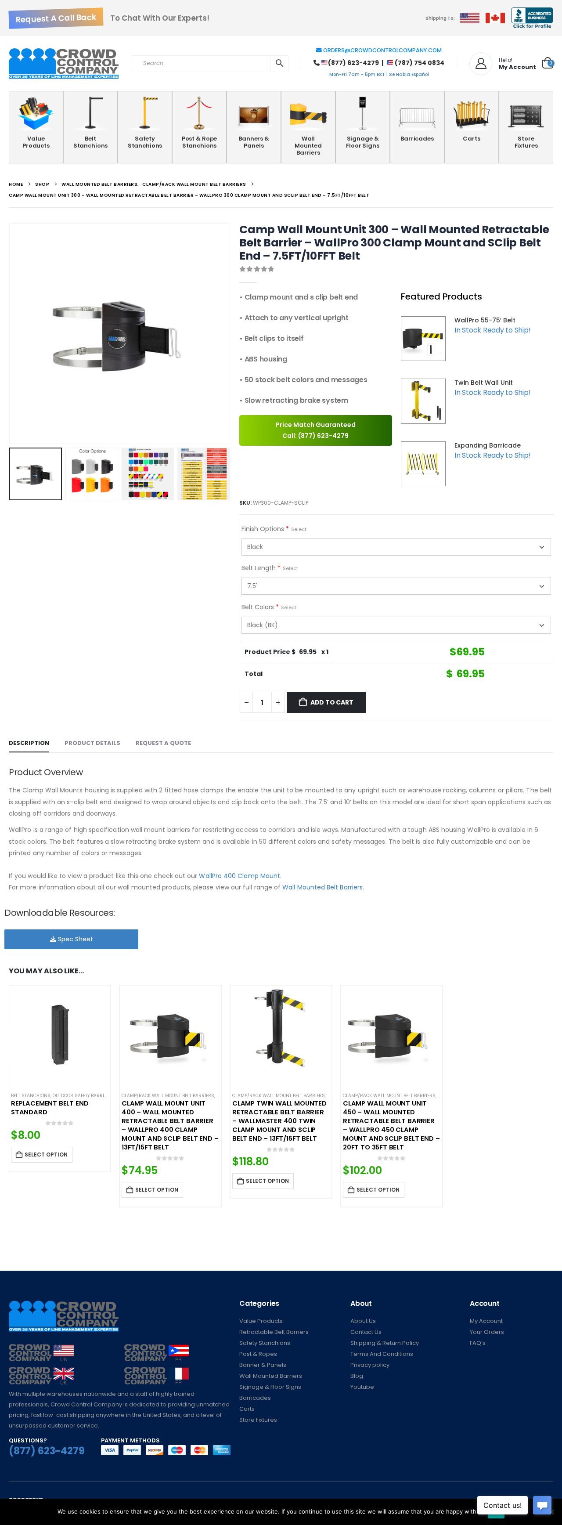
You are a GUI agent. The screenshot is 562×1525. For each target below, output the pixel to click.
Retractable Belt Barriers (274, 1332)
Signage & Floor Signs (362, 142)
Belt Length (269, 568)
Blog (356, 1376)
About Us (363, 1321)
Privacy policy (369, 1365)
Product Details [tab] (92, 743)
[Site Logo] (64, 63)
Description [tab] (29, 743)
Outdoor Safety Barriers (82, 1095)
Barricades (417, 138)
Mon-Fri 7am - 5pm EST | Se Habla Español (379, 74)
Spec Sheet (74, 939)
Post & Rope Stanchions (199, 142)
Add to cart (331, 702)
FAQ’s (478, 1343)
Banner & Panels (262, 1365)
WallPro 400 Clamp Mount (239, 875)
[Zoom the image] (41, 1349)
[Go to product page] (59, 1036)
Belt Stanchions (90, 142)
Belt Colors (268, 607)
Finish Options (273, 528)
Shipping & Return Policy (384, 1343)
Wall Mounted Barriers (308, 145)
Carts (471, 138)
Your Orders (487, 1332)
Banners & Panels (253, 142)
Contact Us (366, 1332)
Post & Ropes (258, 1354)
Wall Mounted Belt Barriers (322, 887)
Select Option (46, 1154)
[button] (11, 333)
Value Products (36, 142)
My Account (486, 1321)
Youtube (362, 1387)
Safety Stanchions (145, 142)
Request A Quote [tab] (163, 743)
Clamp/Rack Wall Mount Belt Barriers (168, 1095)
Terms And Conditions (381, 1354)
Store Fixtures (526, 142)
